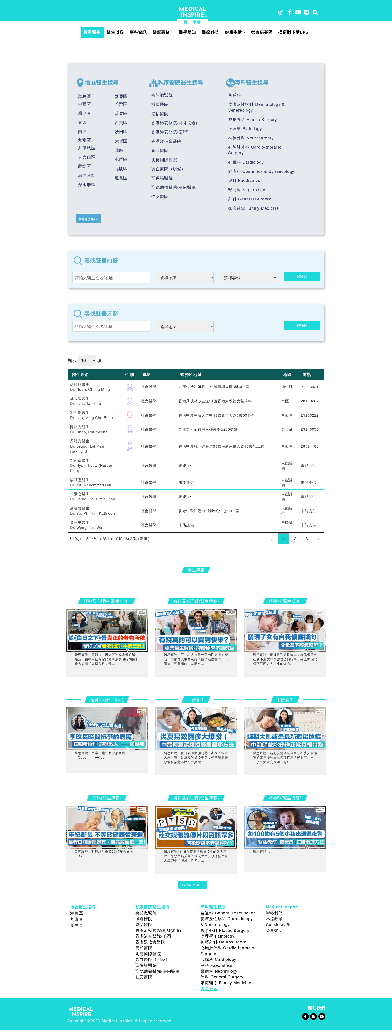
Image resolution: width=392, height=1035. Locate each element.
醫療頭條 (161, 32)
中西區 (84, 104)
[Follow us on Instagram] (313, 1016)
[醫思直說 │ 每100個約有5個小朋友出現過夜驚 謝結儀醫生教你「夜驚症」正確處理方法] (285, 827)
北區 (119, 150)
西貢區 (121, 122)
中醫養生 (196, 699)
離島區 (121, 178)
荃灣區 (121, 104)
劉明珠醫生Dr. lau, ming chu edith (91, 415)
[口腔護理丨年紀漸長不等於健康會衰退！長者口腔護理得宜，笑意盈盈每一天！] (107, 827)
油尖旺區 (86, 175)
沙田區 (121, 131)
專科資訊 (138, 32)
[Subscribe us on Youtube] (321, 1016)
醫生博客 (115, 32)
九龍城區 (86, 147)
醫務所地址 (191, 374)
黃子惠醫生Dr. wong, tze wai (86, 525)
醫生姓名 (80, 374)
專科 (147, 374)
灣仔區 (84, 113)
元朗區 (121, 168)
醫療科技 (210, 32)
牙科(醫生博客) (106, 798)
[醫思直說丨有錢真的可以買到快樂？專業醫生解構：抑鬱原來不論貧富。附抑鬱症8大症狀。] (196, 630)
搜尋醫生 (92, 32)
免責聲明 (274, 930)
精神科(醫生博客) (285, 601)
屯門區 (121, 159)
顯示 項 (84, 360)
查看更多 (209, 988)
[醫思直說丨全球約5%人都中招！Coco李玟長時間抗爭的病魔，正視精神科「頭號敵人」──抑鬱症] (107, 728)
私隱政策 (274, 918)
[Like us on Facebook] (305, 1016)
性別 (129, 374)
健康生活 (233, 32)
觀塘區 (84, 166)
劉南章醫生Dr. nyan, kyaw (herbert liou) (91, 465)
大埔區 (121, 141)
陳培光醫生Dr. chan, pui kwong (89, 429)
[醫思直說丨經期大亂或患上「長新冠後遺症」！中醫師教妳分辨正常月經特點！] (285, 728)
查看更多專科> (88, 219)
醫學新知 (187, 32)
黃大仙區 (86, 157)
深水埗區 (86, 184)
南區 (82, 131)
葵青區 (121, 113)
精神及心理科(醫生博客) (107, 601)
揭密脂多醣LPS (293, 32)
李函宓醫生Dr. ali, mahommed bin (90, 482)
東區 (82, 122)
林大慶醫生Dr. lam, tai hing (85, 401)
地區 (287, 374)
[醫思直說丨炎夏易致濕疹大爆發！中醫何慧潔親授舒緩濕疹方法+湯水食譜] (196, 728)
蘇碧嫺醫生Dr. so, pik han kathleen (92, 510)
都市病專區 (261, 32)
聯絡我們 (274, 913)
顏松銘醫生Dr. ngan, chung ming (90, 386)
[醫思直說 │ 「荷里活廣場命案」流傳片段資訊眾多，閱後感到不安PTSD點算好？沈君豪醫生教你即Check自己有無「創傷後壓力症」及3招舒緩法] (196, 827)
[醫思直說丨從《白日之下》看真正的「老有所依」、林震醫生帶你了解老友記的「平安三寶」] (107, 630)
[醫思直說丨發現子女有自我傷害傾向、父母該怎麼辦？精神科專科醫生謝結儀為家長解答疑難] (285, 630)
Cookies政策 (278, 924)
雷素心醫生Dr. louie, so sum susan (92, 496)
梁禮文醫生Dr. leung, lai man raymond (87, 446)
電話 (307, 374)
